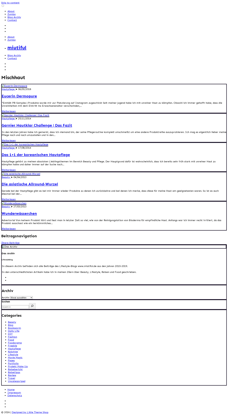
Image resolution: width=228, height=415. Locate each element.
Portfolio (13, 363)
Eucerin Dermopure (19, 96)
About (11, 11)
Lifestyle (13, 354)
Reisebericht (15, 369)
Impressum (14, 392)
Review (12, 375)
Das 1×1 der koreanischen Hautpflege (36, 154)
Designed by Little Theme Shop (30, 412)
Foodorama (15, 342)
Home (11, 389)
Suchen (6, 301)
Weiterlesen (9, 111)
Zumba (11, 14)
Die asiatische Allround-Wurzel (30, 184)
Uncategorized (16, 381)
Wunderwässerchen (19, 213)
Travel (11, 378)
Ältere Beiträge (10, 242)
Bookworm (14, 328)
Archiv (5, 297)
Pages (11, 360)
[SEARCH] (32, 306)
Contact (12, 20)
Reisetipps (14, 372)
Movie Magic (15, 357)
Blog (10, 325)
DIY (10, 333)
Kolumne (13, 351)
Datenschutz (14, 395)
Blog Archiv (14, 17)
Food (11, 339)
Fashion (12, 336)
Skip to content (10, 2)
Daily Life (13, 330)
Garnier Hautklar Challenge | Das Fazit (37, 125)
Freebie (12, 345)
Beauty (6, 177)
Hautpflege (8, 89)
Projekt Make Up (18, 366)
